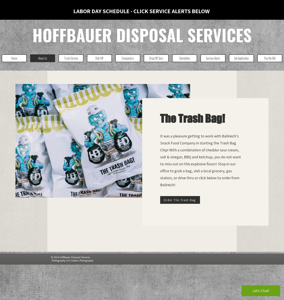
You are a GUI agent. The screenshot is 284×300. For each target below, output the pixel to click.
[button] (71, 58)
